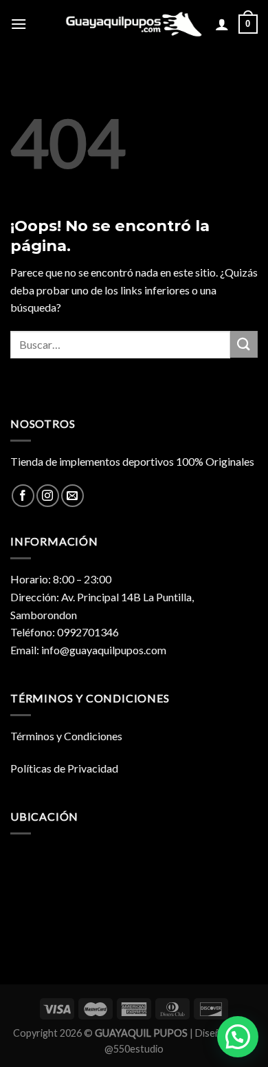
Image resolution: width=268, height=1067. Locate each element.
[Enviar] (244, 344)
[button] (237, 1036)
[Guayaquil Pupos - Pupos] (134, 24)
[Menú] (18, 24)
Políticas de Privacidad (64, 768)
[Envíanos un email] (72, 495)
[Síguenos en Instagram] (47, 495)
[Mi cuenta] (222, 24)
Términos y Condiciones (66, 735)
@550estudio (134, 1049)
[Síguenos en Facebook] (23, 495)
